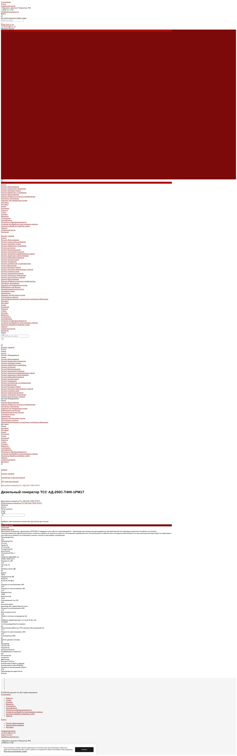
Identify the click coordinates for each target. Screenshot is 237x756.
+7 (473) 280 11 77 (8, 733)
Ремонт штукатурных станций (13, 125)
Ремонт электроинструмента (12, 100)
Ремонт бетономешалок (11, 98)
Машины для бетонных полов (13, 143)
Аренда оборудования (10, 42)
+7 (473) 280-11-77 (8, 27)
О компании (6, 2)
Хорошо (84, 749)
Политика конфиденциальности (14, 70)
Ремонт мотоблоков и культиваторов (16, 111)
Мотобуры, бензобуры (10, 46)
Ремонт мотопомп (8, 96)
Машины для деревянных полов (14, 48)
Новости (4, 58)
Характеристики (7, 529)
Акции (3, 153)
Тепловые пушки (8, 139)
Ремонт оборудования (10, 34)
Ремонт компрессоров (10, 119)
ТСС (2, 539)
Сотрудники (6, 66)
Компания (5, 155)
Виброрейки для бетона (10, 135)
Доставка (5, 50)
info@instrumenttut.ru (10, 12)
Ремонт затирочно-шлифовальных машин (18, 102)
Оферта (4, 76)
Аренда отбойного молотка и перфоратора (18, 44)
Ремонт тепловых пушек (11, 38)
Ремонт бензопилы (9, 113)
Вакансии (5, 64)
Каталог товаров (7, 84)
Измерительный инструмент (12, 137)
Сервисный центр (8, 6)
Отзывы (4, 62)
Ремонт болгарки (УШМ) (11, 115)
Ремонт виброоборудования (12, 105)
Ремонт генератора (9, 109)
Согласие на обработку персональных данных (19, 72)
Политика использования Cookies (15, 751)
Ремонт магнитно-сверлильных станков (17, 117)
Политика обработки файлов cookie (15, 74)
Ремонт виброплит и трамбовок (14, 40)
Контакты (5, 178)
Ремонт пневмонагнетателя (12, 121)
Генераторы (5, 141)
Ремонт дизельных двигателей (13, 123)
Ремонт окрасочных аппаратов (13, 36)
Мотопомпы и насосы (9, 145)
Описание (5, 527)
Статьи (3, 60)
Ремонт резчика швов (10, 107)
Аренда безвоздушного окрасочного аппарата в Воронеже (24, 147)
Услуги (3, 4)
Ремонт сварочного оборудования (15, 103)
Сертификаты (6, 68)
